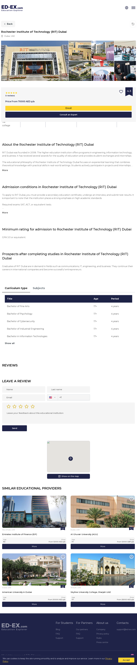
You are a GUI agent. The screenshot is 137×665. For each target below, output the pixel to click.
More (34, 546)
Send (14, 428)
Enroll (68, 108)
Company (100, 629)
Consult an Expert (68, 114)
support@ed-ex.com (126, 629)
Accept (126, 660)
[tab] (16, 288)
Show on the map (70, 476)
